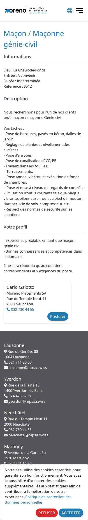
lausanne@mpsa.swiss (27, 367)
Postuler (58, 316)
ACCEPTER (71, 513)
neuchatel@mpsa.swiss (28, 435)
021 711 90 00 (20, 362)
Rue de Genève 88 (21, 354)
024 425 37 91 (20, 395)
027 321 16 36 (20, 463)
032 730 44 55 (22, 309)
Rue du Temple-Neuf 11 (25, 421)
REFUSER (46, 513)
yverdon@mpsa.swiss (26, 401)
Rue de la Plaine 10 (24, 388)
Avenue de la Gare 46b (25, 455)
